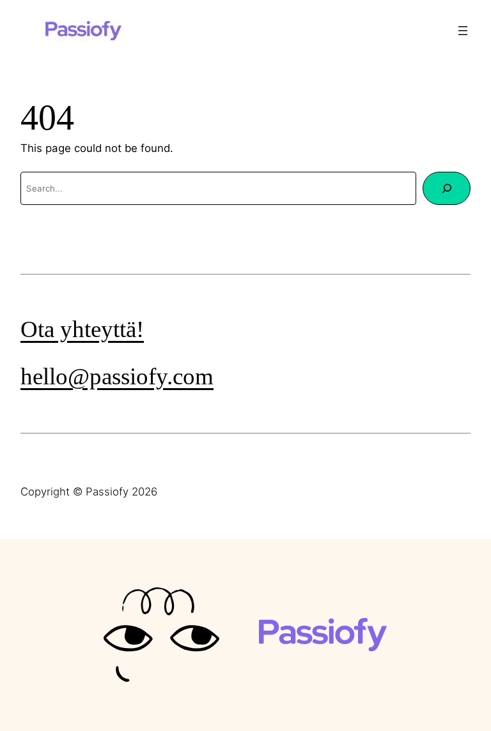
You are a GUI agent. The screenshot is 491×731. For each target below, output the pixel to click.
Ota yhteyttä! (82, 329)
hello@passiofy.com (117, 376)
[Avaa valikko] (463, 30)
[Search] (447, 188)
